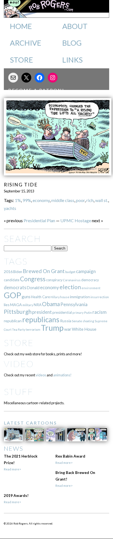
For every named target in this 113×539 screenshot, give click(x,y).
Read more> (12, 469)
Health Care (40, 297)
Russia (65, 320)
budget (70, 272)
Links (72, 59)
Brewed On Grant (44, 271)
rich (90, 200)
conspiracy (54, 280)
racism (99, 312)
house (64, 297)
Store (21, 59)
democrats (15, 287)
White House (84, 329)
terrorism (33, 329)
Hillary (55, 297)
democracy (90, 280)
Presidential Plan (39, 220)
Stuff (18, 391)
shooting (88, 321)
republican (13, 320)
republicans (41, 319)
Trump (52, 327)
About (74, 26)
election (70, 286)
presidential (62, 312)
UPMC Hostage (75, 220)
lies (7, 304)
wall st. (101, 200)
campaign (86, 271)
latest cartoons (30, 422)
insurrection (100, 297)
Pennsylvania (73, 304)
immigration (80, 296)
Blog (72, 43)
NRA (37, 304)
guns (26, 296)
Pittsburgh (18, 311)
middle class (62, 200)
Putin (88, 312)
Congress (33, 279)
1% (18, 200)
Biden (17, 272)
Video (19, 363)
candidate (11, 280)
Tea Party (18, 329)
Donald (33, 287)
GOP (12, 295)
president (42, 312)
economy (41, 200)
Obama (51, 304)
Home (21, 26)
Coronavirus (72, 280)
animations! (62, 375)
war (67, 329)
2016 (8, 271)
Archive (25, 43)
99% (26, 200)
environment (90, 288)
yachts (10, 208)
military (27, 305)
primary (78, 312)
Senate (77, 321)
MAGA (16, 304)
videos (41, 375)
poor (80, 200)
